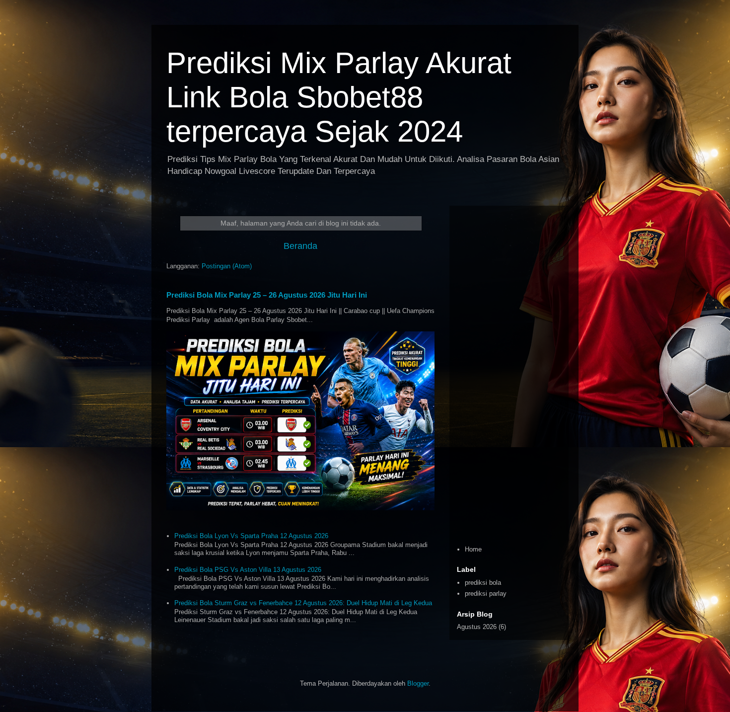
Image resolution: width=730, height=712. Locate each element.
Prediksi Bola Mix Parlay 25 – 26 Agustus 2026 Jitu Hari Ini (266, 295)
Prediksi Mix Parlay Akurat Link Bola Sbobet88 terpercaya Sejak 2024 (338, 97)
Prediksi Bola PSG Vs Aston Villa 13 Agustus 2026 (247, 569)
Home (473, 549)
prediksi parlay (486, 593)
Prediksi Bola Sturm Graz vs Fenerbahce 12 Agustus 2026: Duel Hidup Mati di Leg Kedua (303, 603)
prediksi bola (483, 582)
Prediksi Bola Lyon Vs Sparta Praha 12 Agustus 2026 (251, 536)
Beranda (300, 246)
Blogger (418, 683)
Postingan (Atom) (227, 266)
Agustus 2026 (477, 627)
